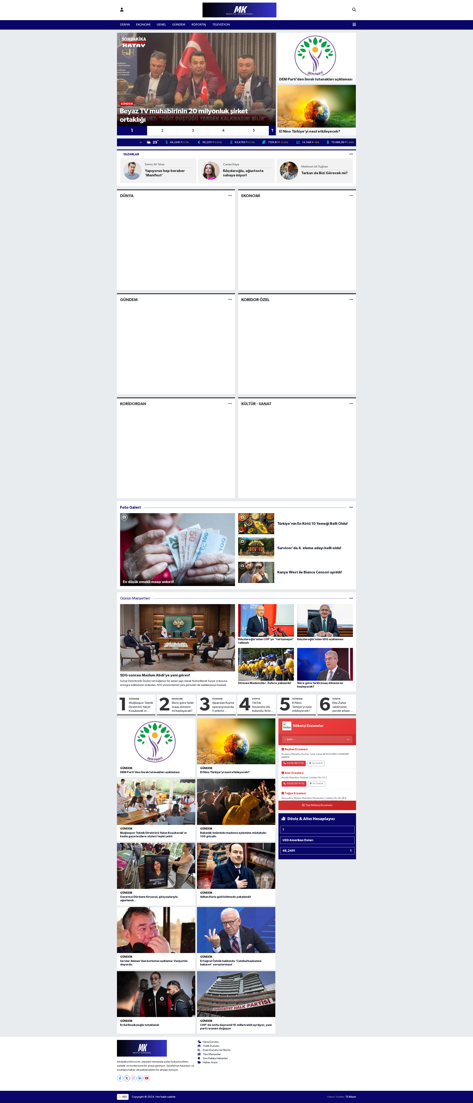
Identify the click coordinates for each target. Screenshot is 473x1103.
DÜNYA (125, 24)
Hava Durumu (211, 1041)
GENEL (161, 24)
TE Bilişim (350, 1096)
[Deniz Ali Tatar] (132, 170)
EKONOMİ (143, 24)
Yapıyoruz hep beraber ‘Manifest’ (165, 173)
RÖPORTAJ (199, 24)
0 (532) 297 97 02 (295, 784)
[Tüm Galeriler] (351, 507)
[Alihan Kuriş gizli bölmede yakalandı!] (236, 866)
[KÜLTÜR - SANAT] (351, 403)
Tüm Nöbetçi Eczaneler (319, 805)
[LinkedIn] (140, 1078)
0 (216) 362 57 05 (295, 763)
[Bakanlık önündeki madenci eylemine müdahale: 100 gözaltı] (236, 802)
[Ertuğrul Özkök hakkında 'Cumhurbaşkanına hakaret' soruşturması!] (236, 930)
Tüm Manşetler (212, 1054)
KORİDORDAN (133, 404)
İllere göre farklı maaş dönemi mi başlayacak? (183, 706)
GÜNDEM (178, 24)
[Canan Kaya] (210, 170)
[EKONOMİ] (351, 195)
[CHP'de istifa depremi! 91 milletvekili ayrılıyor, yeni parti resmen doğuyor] (236, 994)
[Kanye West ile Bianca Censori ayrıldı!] (256, 572)
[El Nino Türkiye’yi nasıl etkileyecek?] (236, 741)
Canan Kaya (231, 164)
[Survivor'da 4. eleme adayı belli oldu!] (256, 548)
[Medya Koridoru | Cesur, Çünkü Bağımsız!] (239, 10)
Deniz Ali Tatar (155, 164)
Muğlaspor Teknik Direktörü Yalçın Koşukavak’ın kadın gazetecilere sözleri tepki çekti (141, 707)
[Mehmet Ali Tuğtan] (289, 170)
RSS (124, 1096)
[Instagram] (133, 1078)
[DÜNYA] (230, 195)
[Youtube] (147, 1078)
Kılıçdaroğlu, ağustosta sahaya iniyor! (243, 173)
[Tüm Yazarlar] (351, 154)
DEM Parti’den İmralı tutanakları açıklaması (150, 772)
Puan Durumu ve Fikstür (217, 1050)
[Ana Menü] (354, 24)
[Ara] (354, 10)
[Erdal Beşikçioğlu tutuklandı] (156, 994)
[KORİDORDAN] (230, 403)
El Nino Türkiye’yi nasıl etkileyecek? (302, 706)
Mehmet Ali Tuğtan (314, 166)
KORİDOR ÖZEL (255, 300)
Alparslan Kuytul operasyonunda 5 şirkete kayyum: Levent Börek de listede (223, 707)
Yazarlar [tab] (131, 154)
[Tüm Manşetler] (351, 598)
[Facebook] (120, 1078)
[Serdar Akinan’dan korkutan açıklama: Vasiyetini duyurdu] (156, 930)
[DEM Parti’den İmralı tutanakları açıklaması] (156, 741)
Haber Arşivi (210, 1062)
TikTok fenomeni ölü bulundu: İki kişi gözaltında (262, 707)
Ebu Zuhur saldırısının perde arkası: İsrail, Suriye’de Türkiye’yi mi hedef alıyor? (342, 707)
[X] (127, 1078)
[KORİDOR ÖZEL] (351, 299)
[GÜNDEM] (230, 299)
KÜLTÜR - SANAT (256, 404)
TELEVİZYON (221, 24)
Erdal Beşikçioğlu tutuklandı (139, 1024)
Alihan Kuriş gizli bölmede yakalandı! (225, 896)
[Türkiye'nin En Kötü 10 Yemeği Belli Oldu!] (256, 523)
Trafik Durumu (211, 1046)
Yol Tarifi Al (317, 763)
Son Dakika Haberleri (215, 1058)
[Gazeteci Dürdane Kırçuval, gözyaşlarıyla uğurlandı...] (156, 866)
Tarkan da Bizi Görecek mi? (324, 173)
